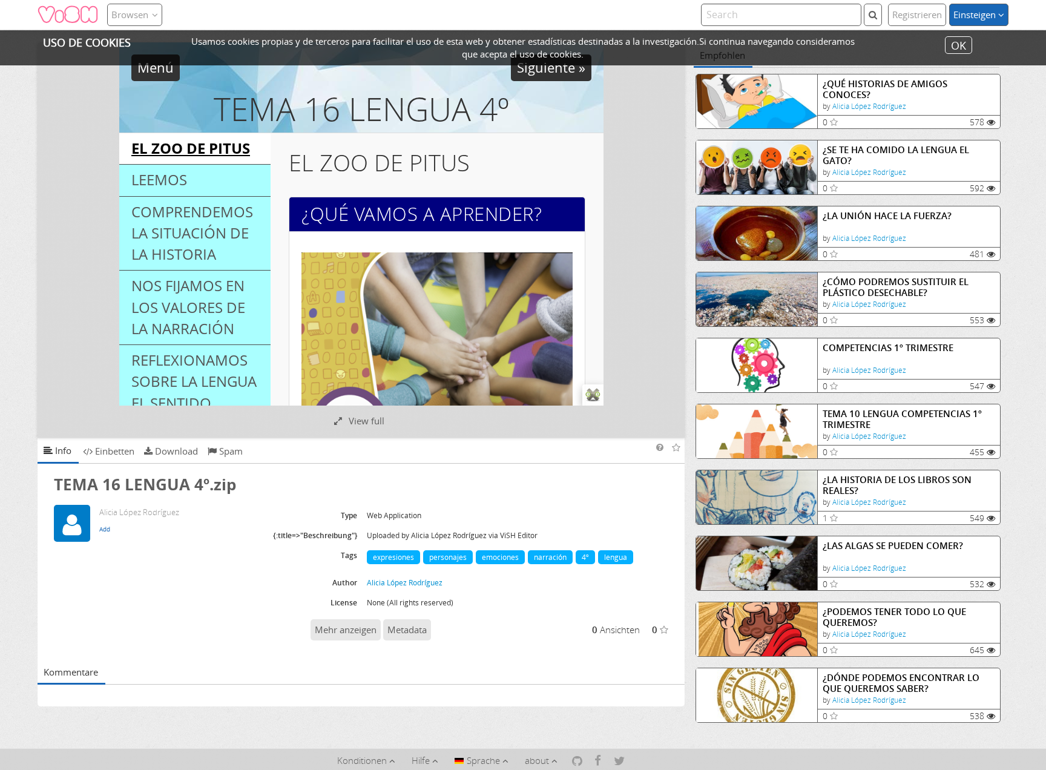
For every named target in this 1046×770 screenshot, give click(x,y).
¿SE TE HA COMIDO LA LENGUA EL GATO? (896, 155)
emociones (500, 557)
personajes (448, 557)
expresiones (393, 557)
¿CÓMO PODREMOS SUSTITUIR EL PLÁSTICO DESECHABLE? (896, 287)
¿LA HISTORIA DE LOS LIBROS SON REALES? (897, 485)
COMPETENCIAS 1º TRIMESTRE (888, 348)
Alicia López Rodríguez (869, 106)
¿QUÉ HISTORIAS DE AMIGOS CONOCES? (885, 89)
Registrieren (917, 14)
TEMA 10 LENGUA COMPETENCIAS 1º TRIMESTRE (902, 419)
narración (550, 557)
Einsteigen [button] (975, 14)
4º (585, 557)
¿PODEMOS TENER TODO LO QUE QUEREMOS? (894, 617)
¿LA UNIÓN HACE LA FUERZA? (887, 216)
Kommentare (71, 672)
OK (958, 45)
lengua (615, 557)
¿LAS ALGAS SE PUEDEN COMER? (893, 545)
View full (365, 421)
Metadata (407, 630)
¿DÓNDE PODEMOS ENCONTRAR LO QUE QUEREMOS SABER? (901, 683)
